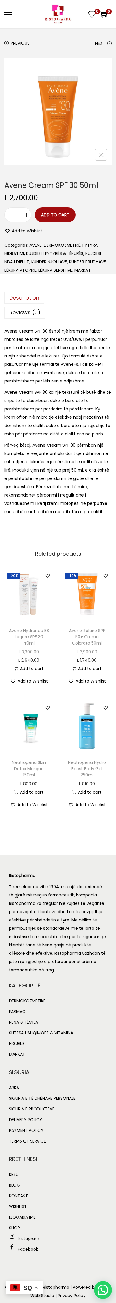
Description (24, 297)
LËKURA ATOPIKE (20, 270)
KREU (13, 1174)
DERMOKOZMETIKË (62, 245)
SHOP (14, 1228)
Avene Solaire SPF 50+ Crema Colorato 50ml (87, 637)
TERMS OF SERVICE (27, 1141)
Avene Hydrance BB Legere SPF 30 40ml (29, 637)
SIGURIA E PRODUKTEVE (31, 1109)
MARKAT (82, 270)
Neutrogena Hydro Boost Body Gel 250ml (87, 769)
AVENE (35, 245)
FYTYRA (90, 245)
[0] (91, 14)
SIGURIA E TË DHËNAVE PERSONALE (42, 1098)
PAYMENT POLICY (26, 1130)
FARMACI (17, 1011)
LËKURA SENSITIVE (55, 270)
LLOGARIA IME (22, 1217)
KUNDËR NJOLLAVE (49, 262)
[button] (23, 231)
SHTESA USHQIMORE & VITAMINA (41, 1033)
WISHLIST (18, 1206)
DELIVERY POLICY (25, 1120)
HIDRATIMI (14, 253)
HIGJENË (17, 1044)
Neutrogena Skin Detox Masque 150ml (29, 769)
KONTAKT (18, 1196)
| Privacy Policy (70, 1296)
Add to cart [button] (31, 669)
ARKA (14, 1088)
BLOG (14, 1185)
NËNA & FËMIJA (23, 1022)
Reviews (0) (24, 312)
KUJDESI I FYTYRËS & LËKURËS (54, 253)
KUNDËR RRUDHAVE (87, 262)
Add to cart (55, 215)
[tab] (58, 298)
